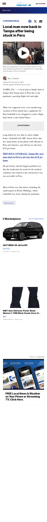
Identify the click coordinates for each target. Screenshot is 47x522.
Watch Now (40, 3)
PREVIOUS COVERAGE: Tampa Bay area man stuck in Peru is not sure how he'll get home (23, 157)
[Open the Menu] (4, 4)
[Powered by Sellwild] (40, 357)
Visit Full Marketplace (36, 219)
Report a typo (9, 203)
